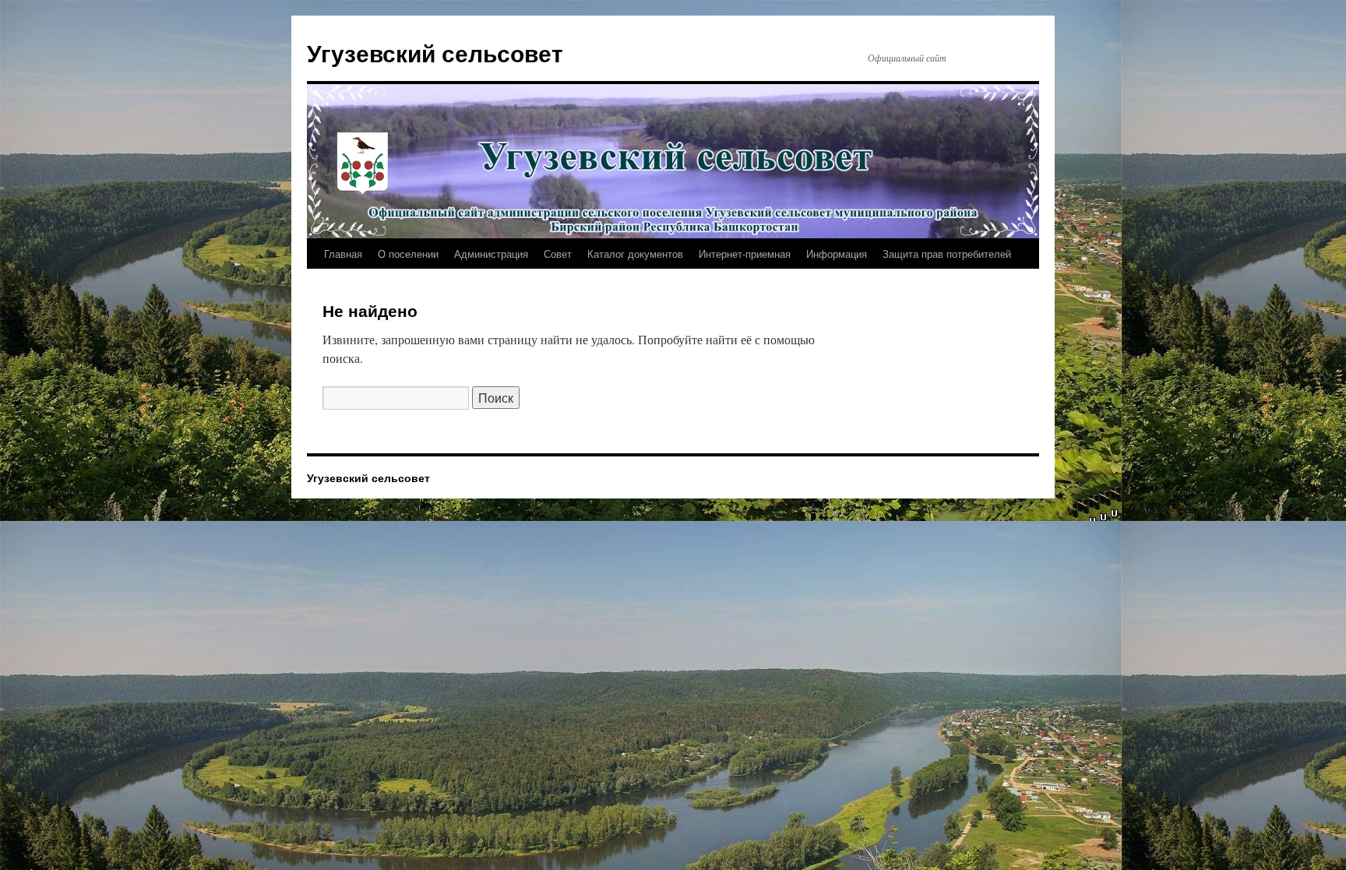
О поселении (408, 253)
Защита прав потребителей (947, 253)
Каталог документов (635, 253)
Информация (836, 253)
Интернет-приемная (745, 253)
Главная (343, 253)
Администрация (491, 253)
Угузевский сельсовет (435, 52)
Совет (558, 253)
